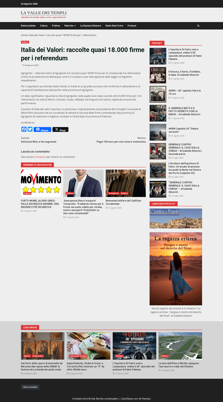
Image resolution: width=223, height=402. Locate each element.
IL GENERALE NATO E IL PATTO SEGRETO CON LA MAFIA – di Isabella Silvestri (158, 113)
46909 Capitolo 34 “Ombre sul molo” (158, 132)
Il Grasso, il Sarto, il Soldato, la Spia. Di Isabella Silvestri (158, 75)
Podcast (132, 25)
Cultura (43, 25)
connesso (40, 157)
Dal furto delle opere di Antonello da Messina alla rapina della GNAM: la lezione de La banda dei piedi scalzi (42, 346)
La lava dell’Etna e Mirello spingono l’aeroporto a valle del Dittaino (180, 346)
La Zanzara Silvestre (90, 25)
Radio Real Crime (114, 25)
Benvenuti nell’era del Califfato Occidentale (126, 183)
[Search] (198, 26)
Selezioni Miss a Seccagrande (38, 139)
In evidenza (114, 193)
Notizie (27, 356)
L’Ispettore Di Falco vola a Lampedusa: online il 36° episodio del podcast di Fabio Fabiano (158, 56)
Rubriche (68, 25)
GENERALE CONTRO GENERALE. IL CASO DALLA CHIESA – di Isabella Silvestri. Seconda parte (158, 151)
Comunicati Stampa (78, 356)
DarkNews (127, 398)
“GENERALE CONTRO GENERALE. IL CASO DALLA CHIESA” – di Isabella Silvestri (158, 189)
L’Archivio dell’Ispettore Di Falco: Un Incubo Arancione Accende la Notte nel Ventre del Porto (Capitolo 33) (158, 170)
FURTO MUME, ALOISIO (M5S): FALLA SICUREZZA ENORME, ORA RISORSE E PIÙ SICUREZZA (41, 183)
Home (24, 35)
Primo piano (38, 356)
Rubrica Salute (28, 25)
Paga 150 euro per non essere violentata (121, 139)
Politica (56, 25)
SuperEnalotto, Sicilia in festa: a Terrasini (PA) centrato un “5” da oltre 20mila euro (88, 346)
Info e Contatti (30, 387)
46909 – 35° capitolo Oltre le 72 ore (158, 94)
